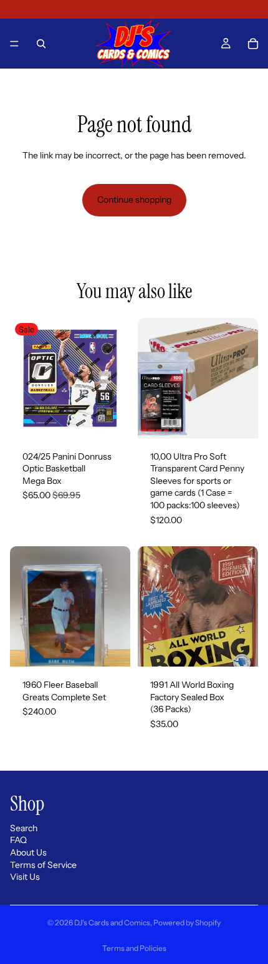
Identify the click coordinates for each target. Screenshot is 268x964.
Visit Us (25, 877)
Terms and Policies (134, 948)
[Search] (41, 43)
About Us (28, 852)
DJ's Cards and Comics (112, 922)
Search (23, 828)
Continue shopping (134, 199)
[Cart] (253, 43)
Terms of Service (43, 864)
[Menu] (14, 43)
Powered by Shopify (187, 922)
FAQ (18, 840)
